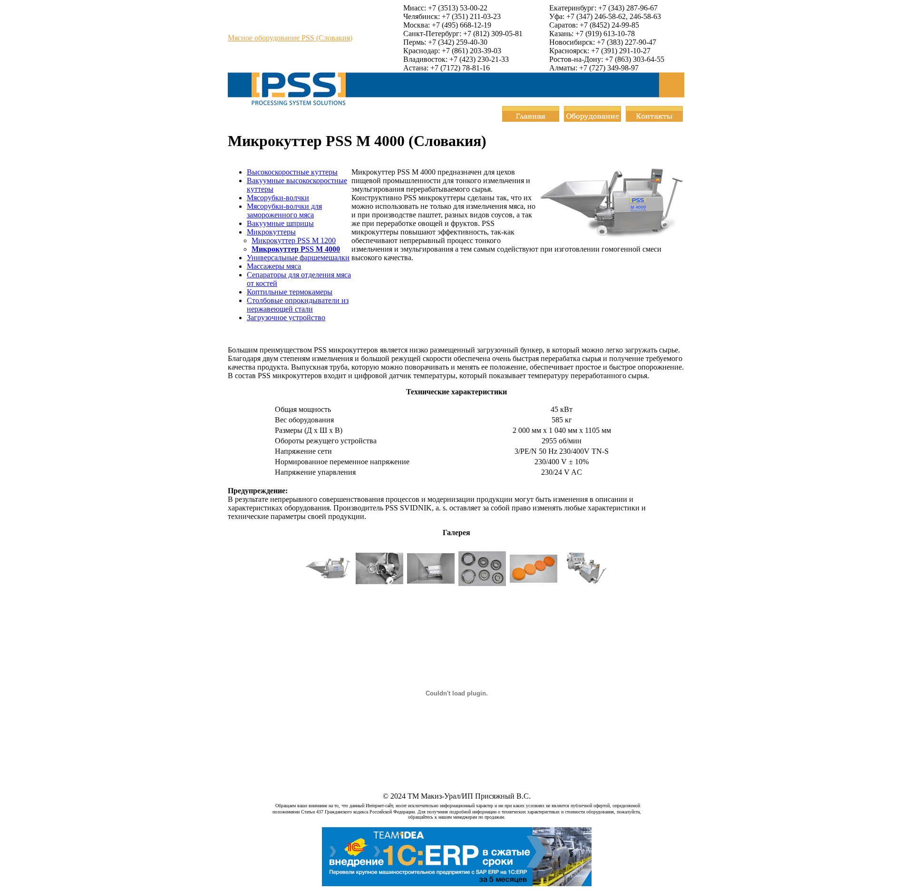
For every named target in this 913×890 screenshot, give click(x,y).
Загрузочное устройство (286, 317)
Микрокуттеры (271, 232)
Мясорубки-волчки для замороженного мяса (284, 210)
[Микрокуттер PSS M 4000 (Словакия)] (328, 590)
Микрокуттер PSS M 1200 (294, 240)
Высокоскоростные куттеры (292, 172)
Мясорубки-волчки (278, 198)
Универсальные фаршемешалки (298, 258)
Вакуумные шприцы (280, 223)
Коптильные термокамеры (289, 292)
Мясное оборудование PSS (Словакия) (290, 38)
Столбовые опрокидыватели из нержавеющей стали (298, 304)
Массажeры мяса (274, 266)
